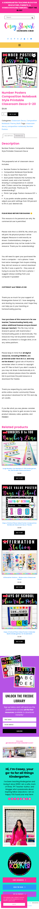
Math (19, 123)
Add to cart (12, 114)
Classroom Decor (19, 121)
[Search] (32, 18)
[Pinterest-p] (14, 38)
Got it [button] (14, 904)
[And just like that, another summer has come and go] (19, 752)
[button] (34, 55)
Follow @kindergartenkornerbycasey (19, 742)
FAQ (30, 903)
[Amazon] (18, 38)
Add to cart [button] (19, 478)
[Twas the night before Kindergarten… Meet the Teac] (8, 752)
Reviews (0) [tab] (19, 136)
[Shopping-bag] (24, 38)
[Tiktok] (21, 38)
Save (6, 55)
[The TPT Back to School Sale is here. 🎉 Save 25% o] (30, 752)
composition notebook (16, 126)
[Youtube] (31, 38)
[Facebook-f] (8, 38)
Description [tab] (9, 136)
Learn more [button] (11, 900)
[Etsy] (27, 38)
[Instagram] (11, 38)
